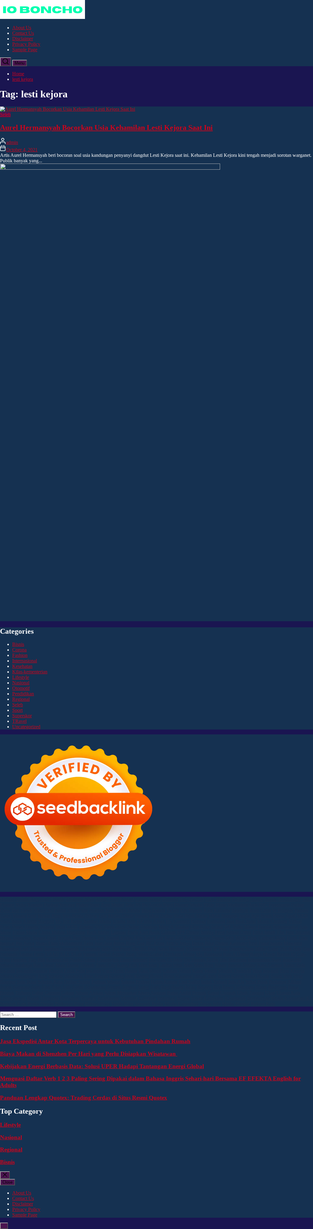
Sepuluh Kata (13, 1003)
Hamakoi (216, 921)
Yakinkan (166, 998)
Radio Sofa (294, 965)
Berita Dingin (41, 1003)
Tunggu (256, 992)
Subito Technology (282, 899)
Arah (155, 987)
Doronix (170, 899)
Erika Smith (263, 932)
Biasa (293, 987)
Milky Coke (266, 948)
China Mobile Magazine (62, 932)
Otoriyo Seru (241, 948)
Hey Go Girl (191, 899)
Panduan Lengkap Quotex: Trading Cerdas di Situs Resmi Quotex (83, 1097)
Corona (19, 649)
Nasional (20, 682)
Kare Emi (174, 937)
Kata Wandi (149, 970)
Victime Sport (199, 948)
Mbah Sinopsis (223, 915)
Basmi (177, 987)
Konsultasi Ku (298, 998)
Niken (220, 965)
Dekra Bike (203, 943)
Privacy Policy (26, 44)
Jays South (261, 915)
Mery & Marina (174, 926)
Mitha (202, 915)
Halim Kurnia (164, 981)
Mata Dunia (67, 965)
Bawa (227, 987)
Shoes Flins (46, 943)
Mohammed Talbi (76, 943)
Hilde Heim (215, 904)
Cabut (37, 992)
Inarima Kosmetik (61, 948)
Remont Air (57, 959)
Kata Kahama (217, 910)
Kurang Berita (148, 976)
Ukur (270, 992)
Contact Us (23, 33)
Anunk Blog (27, 899)
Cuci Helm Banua (119, 970)
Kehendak (214, 998)
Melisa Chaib (121, 915)
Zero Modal (112, 904)
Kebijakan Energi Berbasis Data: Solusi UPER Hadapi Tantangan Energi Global (102, 1066)
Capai (213, 992)
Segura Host (44, 937)
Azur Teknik (52, 899)
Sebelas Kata (50, 981)
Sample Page (24, 49)
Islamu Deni (24, 915)
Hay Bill (36, 959)
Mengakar (127, 992)
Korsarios (9, 948)
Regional (21, 699)
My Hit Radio (68, 921)
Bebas (261, 987)
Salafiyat (239, 910)
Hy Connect (178, 921)
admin (12, 142)
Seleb (5, 114)
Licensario (90, 948)
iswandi (7, 970)
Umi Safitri (189, 981)
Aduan (81, 992)
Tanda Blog (122, 1003)
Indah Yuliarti (214, 981)
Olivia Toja (96, 915)
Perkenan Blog (69, 1003)
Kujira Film (131, 937)
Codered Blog (271, 937)
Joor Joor (103, 943)
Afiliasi (294, 981)
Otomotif (21, 688)
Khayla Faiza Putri (67, 970)
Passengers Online (286, 904)
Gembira (147, 998)
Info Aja (236, 981)
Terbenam (244, 987)
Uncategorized (26, 726)
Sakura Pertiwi (135, 981)
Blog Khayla (292, 970)
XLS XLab (71, 954)
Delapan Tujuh (79, 899)
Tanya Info (210, 1003)
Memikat (129, 998)
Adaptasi (21, 987)
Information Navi (264, 959)
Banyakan (69, 998)
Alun (56, 987)
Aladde (30, 921)
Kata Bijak (184, 915)
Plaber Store (88, 904)
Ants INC (258, 904)
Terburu (23, 992)
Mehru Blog (49, 915)
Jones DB (291, 959)
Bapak (33, 998)
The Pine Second (293, 932)
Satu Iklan (26, 981)
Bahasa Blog (97, 1003)
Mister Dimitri (257, 926)
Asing (143, 987)
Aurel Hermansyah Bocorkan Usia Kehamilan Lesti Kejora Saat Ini (106, 128)
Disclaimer (22, 38)
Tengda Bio (68, 937)
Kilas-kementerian (29, 671)
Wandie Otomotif (234, 970)
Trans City (106, 965)
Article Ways (177, 943)
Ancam (114, 987)
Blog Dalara (153, 910)
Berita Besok (256, 976)
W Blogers (282, 910)
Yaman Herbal (97, 954)
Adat (35, 987)
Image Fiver (107, 899)
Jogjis (244, 915)
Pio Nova (25, 943)
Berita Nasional (178, 976)
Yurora (141, 915)
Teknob (87, 965)
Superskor (22, 715)
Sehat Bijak (256, 981)
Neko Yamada (29, 904)
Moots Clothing (272, 921)
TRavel (19, 721)
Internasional (24, 660)
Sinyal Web (205, 976)
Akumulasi (95, 987)
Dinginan (50, 998)
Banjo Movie (262, 954)
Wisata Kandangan (18, 976)
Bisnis (18, 644)
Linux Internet (133, 959)
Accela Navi (161, 904)
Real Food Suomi (265, 943)
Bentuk (7, 992)
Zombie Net (90, 926)
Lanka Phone (148, 899)
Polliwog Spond (247, 899)
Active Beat (123, 954)
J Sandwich (107, 959)
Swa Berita (73, 915)
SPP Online (188, 932)
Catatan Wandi (177, 970)
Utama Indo (123, 921)
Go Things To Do (201, 959)
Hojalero (149, 926)
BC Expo (155, 943)
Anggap (158, 992)
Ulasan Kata (288, 992)
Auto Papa (77, 910)
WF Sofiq (233, 926)
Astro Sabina (127, 910)
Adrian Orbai (238, 932)
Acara (6, 987)
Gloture (168, 932)
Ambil (78, 987)
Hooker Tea (92, 937)
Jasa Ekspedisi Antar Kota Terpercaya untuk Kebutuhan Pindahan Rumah (95, 1041)
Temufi (112, 937)
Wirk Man (183, 965)
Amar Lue (154, 937)
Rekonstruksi (285, 926)
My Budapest (209, 954)
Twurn (172, 910)
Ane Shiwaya (197, 937)
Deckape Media (179, 954)
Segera (183, 998)
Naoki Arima (82, 959)
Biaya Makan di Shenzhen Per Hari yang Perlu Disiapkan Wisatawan (88, 1054)
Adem (110, 992)
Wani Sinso (11, 921)
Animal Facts (31, 954)
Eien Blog (200, 926)
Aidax (159, 921)
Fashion (20, 655)
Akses (143, 992)
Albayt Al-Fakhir (49, 910)
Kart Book (149, 932)
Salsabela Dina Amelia (86, 976)
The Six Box (143, 948)
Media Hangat (235, 1003)
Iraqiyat (7, 943)
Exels (132, 932)
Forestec (19, 959)
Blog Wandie (50, 976)
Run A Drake (236, 954)
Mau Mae (147, 965)
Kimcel (127, 899)
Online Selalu (77, 981)
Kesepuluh (235, 998)
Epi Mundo (191, 910)
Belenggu (277, 987)
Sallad (217, 926)
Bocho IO (286, 954)
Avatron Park (101, 910)
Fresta (279, 915)
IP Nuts (220, 948)
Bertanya (277, 981)
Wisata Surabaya (16, 965)
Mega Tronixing (15, 937)
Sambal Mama (97, 921)
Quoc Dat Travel (16, 910)
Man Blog (203, 965)
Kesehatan (22, 666)
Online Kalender (231, 943)
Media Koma (230, 976)
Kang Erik (127, 965)
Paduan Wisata (105, 981)
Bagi (165, 987)
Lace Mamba (217, 899)
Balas (190, 987)
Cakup (67, 992)
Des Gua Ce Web (165, 959)
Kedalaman (109, 998)
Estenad (198, 921)
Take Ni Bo (136, 904)
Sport (17, 710)
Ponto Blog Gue (129, 943)
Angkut (129, 987)
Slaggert (46, 921)
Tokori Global (149, 954)
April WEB (296, 915)
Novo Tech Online (121, 926)
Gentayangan (13, 998)
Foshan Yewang (59, 904)
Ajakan (96, 992)
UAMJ (52, 954)
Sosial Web (281, 976)
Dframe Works (188, 904)
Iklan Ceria (260, 910)
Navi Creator (269, 965)
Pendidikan (23, 693)
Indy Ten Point (115, 948)
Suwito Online (242, 965)
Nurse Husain (25, 926)
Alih (66, 987)
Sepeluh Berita (149, 1003)
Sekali (197, 998)
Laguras (118, 932)
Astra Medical (170, 948)
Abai (45, 987)
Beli (217, 987)
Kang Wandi (204, 970)
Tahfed (165, 965)
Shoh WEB (66, 926)
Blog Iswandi (265, 970)
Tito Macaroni (233, 959)
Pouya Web (223, 937)
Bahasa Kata (263, 1003)
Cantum (52, 992)
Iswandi (93, 970)
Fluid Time (297, 937)
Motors (7, 899)
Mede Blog (246, 937)
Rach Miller (98, 932)
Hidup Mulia (25, 932)
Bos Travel (43, 965)
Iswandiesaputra (31, 970)
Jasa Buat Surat (241, 921)
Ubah (242, 992)
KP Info (144, 921)
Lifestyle (20, 677)
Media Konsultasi (181, 1003)
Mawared (293, 943)
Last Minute (31, 948)
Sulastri (47, 926)
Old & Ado (290, 948)
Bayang (204, 987)
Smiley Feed (213, 932)
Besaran (88, 998)
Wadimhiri (237, 904)
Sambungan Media (265, 998)
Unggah (228, 992)
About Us (21, 27)
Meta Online (161, 915)
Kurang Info (121, 976)
